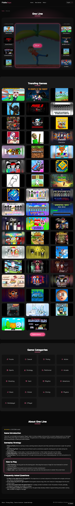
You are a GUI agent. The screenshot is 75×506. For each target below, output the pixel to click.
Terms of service (18, 502)
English (68, 2)
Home (31, 2)
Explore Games (36, 334)
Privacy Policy (9, 502)
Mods (44, 2)
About (3, 502)
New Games (38, 2)
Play (37, 46)
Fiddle (6, 2)
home (3, 11)
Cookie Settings (28, 502)
